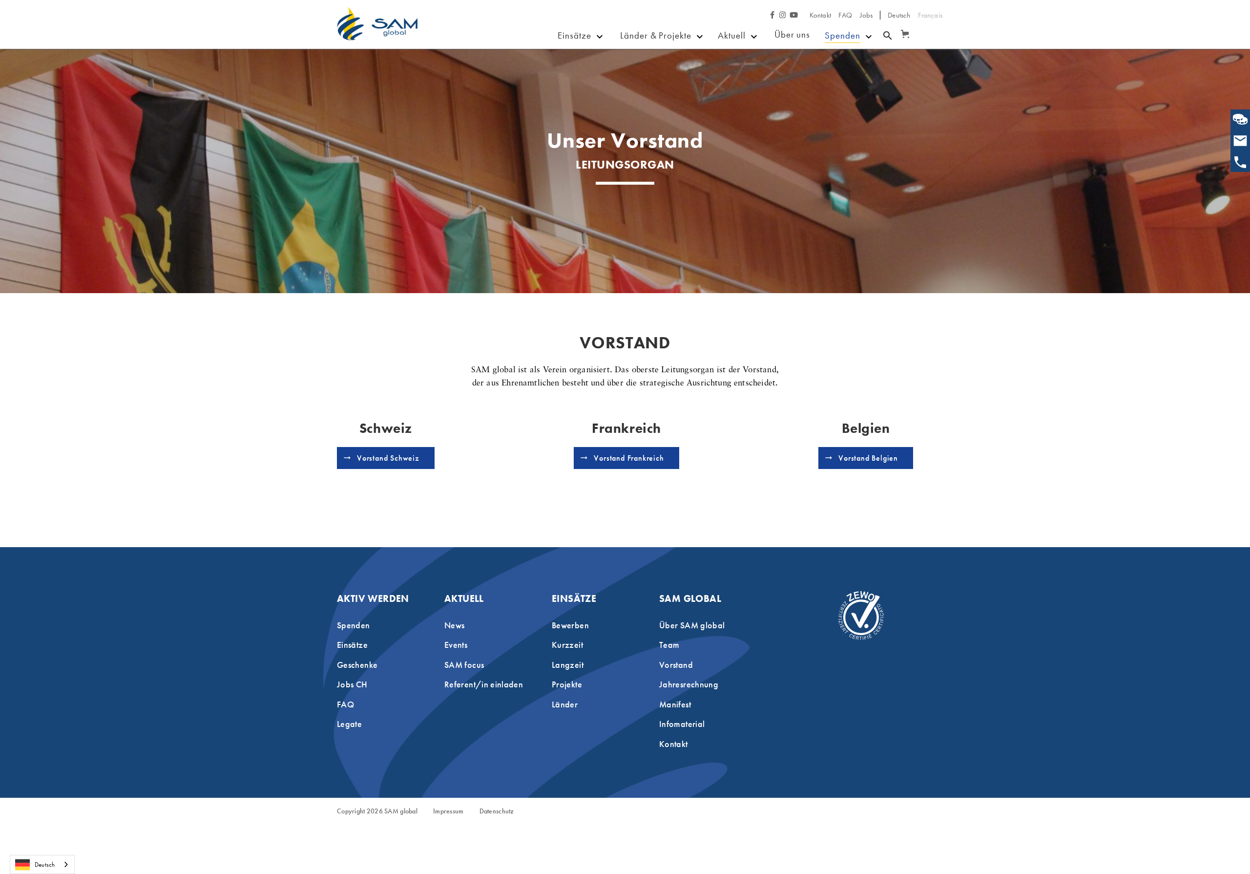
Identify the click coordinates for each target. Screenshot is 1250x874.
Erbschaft (843, 74)
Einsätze (574, 35)
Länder (634, 74)
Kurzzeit (567, 644)
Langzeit (567, 664)
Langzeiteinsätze (601, 89)
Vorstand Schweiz (388, 458)
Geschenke (742, 89)
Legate (349, 723)
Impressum (448, 811)
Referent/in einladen (483, 684)
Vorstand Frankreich (629, 458)
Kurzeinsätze (593, 74)
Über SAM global (692, 625)
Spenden (842, 35)
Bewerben (587, 60)
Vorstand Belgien (868, 458)
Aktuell (732, 35)
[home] (377, 31)
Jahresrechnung (688, 684)
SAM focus (742, 103)
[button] (903, 29)
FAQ (845, 15)
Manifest (675, 704)
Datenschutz (496, 811)
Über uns (792, 34)
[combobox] (42, 864)
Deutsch (45, 864)
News (732, 60)
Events (733, 74)
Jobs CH (352, 684)
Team (669, 644)
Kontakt (820, 15)
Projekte (636, 60)
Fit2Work (638, 89)
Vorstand (676, 664)
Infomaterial (682, 723)
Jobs (866, 15)
